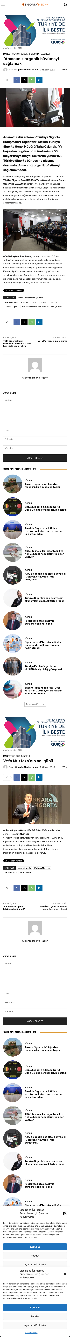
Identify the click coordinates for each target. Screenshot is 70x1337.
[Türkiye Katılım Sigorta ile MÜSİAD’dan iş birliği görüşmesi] (12, 666)
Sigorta (53, 302)
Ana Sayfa (7, 48)
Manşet (7, 54)
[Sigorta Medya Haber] (5, 70)
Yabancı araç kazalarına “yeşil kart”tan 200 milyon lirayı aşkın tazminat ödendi (43, 690)
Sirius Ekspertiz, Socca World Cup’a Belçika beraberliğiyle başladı (46, 508)
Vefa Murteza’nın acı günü (52, 341)
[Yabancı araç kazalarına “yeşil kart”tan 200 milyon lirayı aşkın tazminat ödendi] (12, 689)
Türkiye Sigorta (12, 306)
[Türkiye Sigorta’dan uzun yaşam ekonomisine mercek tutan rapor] (12, 597)
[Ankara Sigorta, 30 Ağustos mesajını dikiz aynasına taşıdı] (12, 484)
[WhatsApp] (31, 80)
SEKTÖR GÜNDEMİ (21, 54)
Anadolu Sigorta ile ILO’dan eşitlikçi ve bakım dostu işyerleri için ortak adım (44, 531)
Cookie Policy (31, 1332)
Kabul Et (35, 1307)
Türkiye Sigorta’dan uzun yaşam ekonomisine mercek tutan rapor (44, 599)
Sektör (44, 302)
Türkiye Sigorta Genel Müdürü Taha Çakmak (42, 306)
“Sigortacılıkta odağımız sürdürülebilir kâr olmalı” (39, 622)
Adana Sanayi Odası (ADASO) (30, 297)
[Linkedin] (39, 80)
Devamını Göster (34, 704)
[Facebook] (17, 80)
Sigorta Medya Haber (26, 70)
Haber (35, 302)
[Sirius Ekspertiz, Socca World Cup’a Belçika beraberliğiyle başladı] (12, 506)
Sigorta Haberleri (41, 54)
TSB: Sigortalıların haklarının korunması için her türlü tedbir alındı (17, 343)
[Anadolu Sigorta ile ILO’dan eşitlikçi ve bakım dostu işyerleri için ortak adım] (12, 529)
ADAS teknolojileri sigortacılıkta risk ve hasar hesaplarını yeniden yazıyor (44, 554)
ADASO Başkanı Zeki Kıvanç (17, 302)
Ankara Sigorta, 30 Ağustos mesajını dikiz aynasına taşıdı (42, 485)
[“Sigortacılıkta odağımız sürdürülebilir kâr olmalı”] (12, 620)
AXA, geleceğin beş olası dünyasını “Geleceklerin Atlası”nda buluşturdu (45, 576)
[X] (24, 80)
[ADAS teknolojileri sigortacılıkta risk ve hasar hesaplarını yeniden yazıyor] (12, 552)
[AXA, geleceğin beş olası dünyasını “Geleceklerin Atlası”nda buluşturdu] (12, 575)
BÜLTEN (18, 48)
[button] (65, 1274)
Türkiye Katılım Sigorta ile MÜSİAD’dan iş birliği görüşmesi (43, 668)
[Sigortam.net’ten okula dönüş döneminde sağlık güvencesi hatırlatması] (12, 643)
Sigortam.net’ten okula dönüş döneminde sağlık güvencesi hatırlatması (43, 645)
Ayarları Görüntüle (35, 1325)
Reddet (35, 1316)
